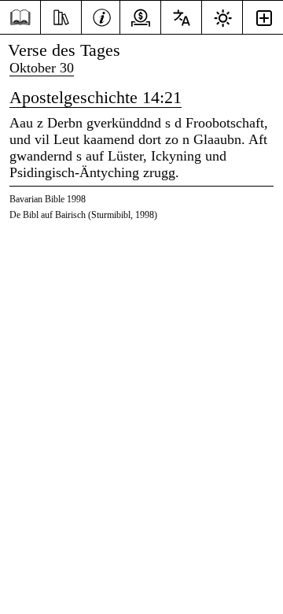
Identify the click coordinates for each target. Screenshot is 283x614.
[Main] (20, 17)
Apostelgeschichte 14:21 (95, 97)
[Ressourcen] (61, 15)
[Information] (101, 15)
